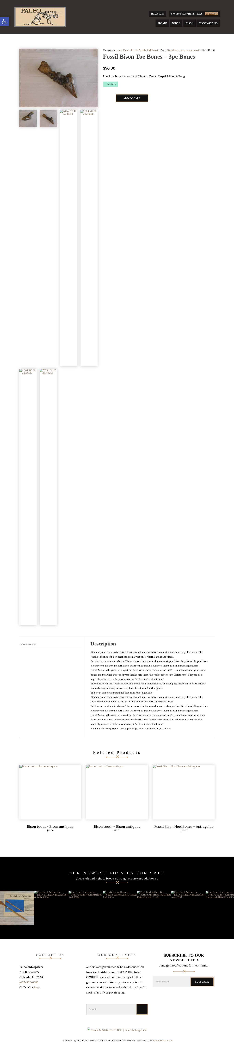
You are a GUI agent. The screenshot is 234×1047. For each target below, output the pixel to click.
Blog (189, 23)
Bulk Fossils (153, 50)
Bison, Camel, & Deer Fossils (131, 50)
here (37, 987)
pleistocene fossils (190, 50)
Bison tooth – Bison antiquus (50, 826)
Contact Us (208, 23)
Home (162, 23)
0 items (190, 14)
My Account (157, 14)
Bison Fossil (173, 50)
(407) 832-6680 (29, 982)
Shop (176, 23)
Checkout (211, 14)
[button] (4, 21)
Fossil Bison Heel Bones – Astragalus (183, 826)
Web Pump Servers (162, 1040)
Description (27, 644)
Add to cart (132, 98)
